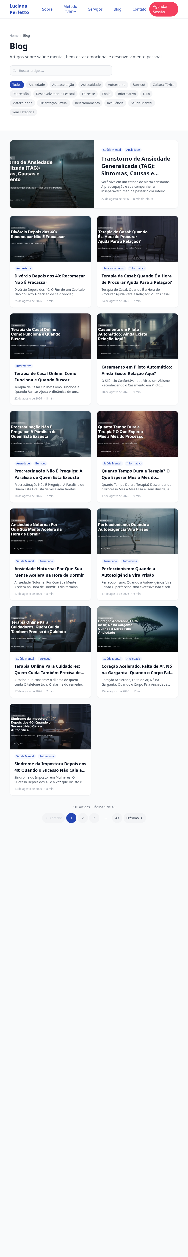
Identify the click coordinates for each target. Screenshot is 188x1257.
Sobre (47, 9)
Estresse (88, 94)
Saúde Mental (141, 103)
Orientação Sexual (54, 103)
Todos (16, 84)
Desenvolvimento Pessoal (55, 94)
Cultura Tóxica (163, 84)
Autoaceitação (63, 84)
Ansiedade (37, 84)
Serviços (95, 9)
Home (14, 35)
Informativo (127, 94)
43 (117, 818)
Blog (118, 9)
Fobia (106, 94)
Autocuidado (91, 84)
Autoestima (116, 84)
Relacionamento (87, 103)
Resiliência (115, 103)
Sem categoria (23, 112)
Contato (140, 9)
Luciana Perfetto (19, 9)
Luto (146, 94)
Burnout (139, 84)
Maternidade (22, 103)
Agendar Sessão (160, 9)
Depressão (20, 94)
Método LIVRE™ (70, 9)
